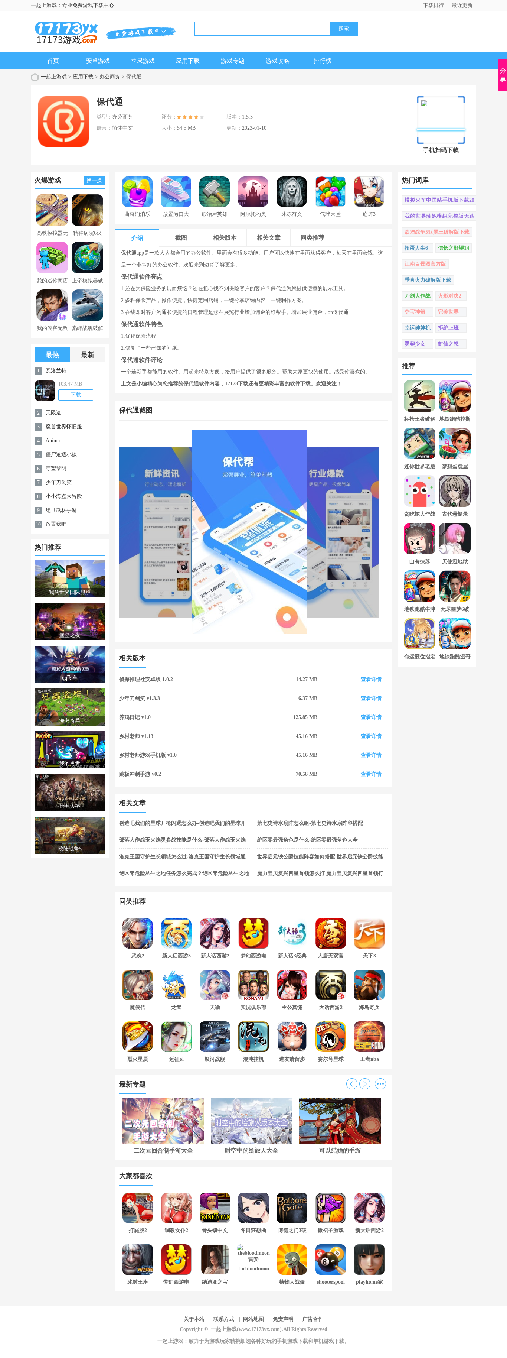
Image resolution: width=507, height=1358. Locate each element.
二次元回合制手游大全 (163, 1150)
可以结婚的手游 (340, 1150)
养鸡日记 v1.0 (135, 717)
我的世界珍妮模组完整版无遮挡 (439, 217)
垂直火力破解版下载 (428, 280)
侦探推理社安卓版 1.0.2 (146, 679)
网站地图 (253, 1319)
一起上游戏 (54, 77)
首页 (53, 61)
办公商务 (109, 77)
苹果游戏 (143, 61)
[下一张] (321, 532)
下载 (76, 395)
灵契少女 (415, 344)
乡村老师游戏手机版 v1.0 (148, 755)
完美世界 (448, 312)
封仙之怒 (448, 344)
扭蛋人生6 (416, 248)
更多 (380, 1083)
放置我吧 (56, 524)
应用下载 (188, 61)
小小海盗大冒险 (64, 496)
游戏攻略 (278, 61)
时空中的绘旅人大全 (251, 1150)
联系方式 (223, 1319)
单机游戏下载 (328, 1341)
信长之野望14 (453, 248)
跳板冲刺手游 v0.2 (140, 774)
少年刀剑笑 (59, 482)
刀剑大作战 (418, 296)
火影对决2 (449, 296)
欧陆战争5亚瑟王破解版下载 (437, 232)
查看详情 (371, 679)
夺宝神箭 (415, 312)
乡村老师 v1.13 (136, 736)
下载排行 (433, 5)
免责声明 (283, 1319)
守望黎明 (56, 468)
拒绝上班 (448, 328)
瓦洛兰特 (56, 370)
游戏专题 (233, 61)
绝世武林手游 (61, 510)
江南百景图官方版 (425, 264)
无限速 (53, 412)
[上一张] (186, 532)
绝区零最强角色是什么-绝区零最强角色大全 (307, 840)
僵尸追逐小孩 (61, 454)
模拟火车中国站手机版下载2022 (439, 201)
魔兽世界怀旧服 (64, 427)
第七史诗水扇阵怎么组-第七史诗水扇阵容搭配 (310, 823)
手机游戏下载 (292, 1341)
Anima (53, 440)
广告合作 (312, 1319)
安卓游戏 (98, 61)
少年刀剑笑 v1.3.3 (139, 698)
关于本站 (194, 1319)
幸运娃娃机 (418, 328)
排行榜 (322, 61)
